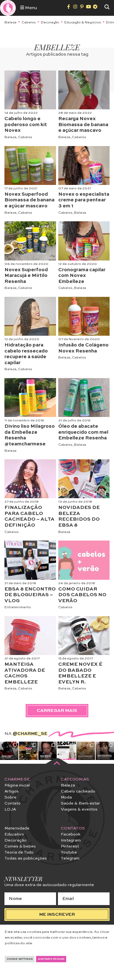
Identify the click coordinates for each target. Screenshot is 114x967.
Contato (12, 803)
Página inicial (17, 785)
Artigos (11, 791)
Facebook (70, 834)
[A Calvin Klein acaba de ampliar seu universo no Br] (105, 751)
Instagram (71, 840)
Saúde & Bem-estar (80, 803)
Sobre (10, 797)
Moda (66, 797)
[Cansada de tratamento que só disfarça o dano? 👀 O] (85, 751)
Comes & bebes (20, 846)
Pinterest (70, 846)
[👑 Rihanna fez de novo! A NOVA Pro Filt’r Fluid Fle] (47, 751)
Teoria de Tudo (19, 852)
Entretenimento (17, 607)
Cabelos (29, 22)
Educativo (14, 834)
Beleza (10, 22)
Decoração (50, 22)
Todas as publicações (25, 858)
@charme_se (30, 733)
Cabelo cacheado (78, 791)
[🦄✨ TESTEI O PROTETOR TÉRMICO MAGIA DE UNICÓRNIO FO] (66, 751)
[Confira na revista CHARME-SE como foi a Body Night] (28, 751)
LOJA (10, 809)
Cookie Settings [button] (20, 959)
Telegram (70, 858)
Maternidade (16, 828)
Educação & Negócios (82, 22)
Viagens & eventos (79, 809)
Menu (30, 8)
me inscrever (57, 914)
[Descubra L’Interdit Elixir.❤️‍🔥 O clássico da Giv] (9, 751)
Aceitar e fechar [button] (51, 959)
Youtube (69, 852)
